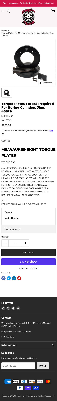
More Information (12, 229)
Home (4, 31)
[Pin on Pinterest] (19, 278)
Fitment (8, 212)
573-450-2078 (7, 337)
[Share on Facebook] (3, 278)
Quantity (5, 237)
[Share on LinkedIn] (14, 278)
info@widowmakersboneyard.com (16, 331)
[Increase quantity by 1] (25, 243)
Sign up (43, 365)
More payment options (28, 268)
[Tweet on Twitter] (9, 278)
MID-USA (8, 116)
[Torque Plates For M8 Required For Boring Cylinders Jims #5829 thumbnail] (7, 92)
